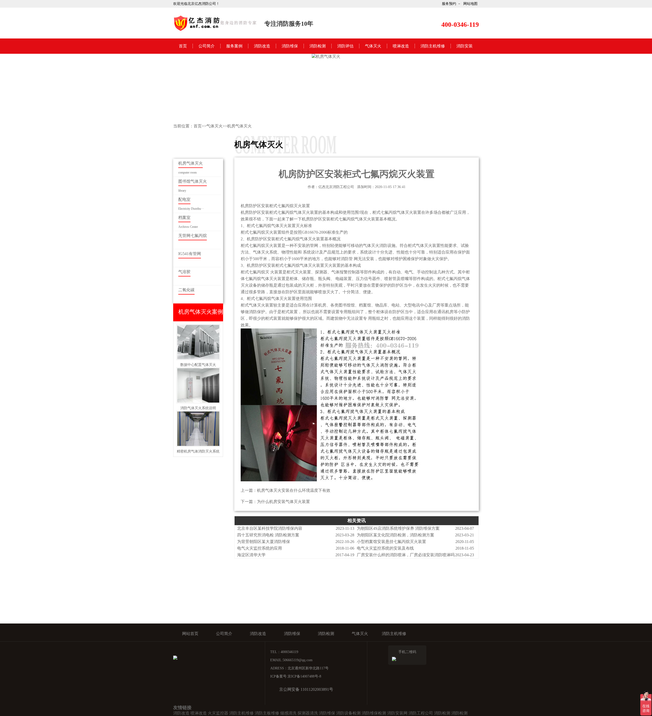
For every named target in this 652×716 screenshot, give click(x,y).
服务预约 (449, 4)
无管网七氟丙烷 (192, 235)
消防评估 (345, 46)
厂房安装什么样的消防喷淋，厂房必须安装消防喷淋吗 (406, 555)
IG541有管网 (189, 253)
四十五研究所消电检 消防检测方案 (268, 535)
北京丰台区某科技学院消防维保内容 (269, 528)
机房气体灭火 (239, 126)
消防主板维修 (267, 713)
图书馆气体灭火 (192, 181)
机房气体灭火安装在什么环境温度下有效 (293, 490)
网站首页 (190, 633)
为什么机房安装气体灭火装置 (283, 501)
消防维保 (290, 46)
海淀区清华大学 (251, 555)
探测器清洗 (307, 713)
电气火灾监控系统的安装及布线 (385, 548)
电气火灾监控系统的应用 (259, 548)
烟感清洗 (288, 713)
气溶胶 (184, 272)
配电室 (184, 199)
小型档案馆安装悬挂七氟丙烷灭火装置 (391, 541)
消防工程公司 (421, 713)
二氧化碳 (186, 290)
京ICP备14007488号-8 (304, 676)
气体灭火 (373, 46)
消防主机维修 (432, 46)
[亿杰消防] (215, 30)
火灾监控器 (218, 713)
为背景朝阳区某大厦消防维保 (263, 541)
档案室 (184, 217)
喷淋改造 (401, 46)
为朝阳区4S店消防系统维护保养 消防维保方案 (398, 528)
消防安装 (464, 46)
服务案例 (234, 46)
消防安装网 (397, 713)
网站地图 (470, 4)
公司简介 (206, 46)
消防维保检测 (374, 713)
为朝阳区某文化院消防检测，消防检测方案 (395, 535)
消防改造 (262, 46)
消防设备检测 (348, 713)
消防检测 (317, 46)
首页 (183, 46)
